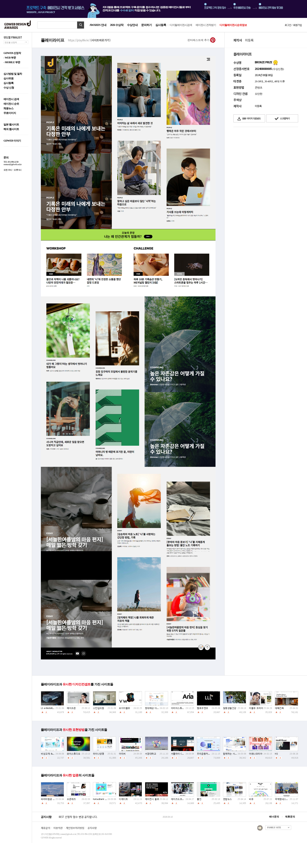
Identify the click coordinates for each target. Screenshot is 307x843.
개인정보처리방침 (75, 828)
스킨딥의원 (98, 708)
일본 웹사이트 (11, 124)
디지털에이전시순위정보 (233, 25)
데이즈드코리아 (179, 799)
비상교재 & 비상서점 (51, 753)
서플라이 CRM (178, 753)
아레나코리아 (255, 753)
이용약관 (58, 828)
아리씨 (122, 753)
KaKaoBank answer (102, 799)
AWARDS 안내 (97, 24)
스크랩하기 (284, 118)
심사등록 (160, 24)
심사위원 (9, 78)
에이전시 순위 (11, 104)
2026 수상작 (116, 24)
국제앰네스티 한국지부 (286, 799)
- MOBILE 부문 (12, 62)
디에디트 (123, 799)
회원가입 (297, 25)
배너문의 (274, 816)
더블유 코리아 (256, 708)
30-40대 (269, 81)
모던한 (258, 93)
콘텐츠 (258, 87)
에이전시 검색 (11, 99)
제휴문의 (290, 816)
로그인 (288, 25)
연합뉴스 (227, 799)
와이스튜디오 (73, 753)
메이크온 (71, 708)
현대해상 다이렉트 (154, 708)
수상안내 (132, 24)
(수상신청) (278, 69)
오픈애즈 (71, 799)
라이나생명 (98, 753)
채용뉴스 (9, 108)
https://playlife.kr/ (89, 40)
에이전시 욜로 (152, 799)
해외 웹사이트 (11, 129)
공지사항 (92, 828)
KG (276, 753)
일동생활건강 (229, 708)
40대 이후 (279, 81)
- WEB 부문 (10, 57)
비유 (251, 799)
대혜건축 (279, 708)
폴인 (199, 799)
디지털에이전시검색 (181, 25)
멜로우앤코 (202, 708)
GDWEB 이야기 (12, 140)
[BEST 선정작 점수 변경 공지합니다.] (110, 820)
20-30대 (259, 81)
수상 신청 (9, 87)
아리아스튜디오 (179, 708)
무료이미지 (10, 113)
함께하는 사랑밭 (231, 753)
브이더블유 (124, 708)
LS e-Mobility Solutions (52, 708)
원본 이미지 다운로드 (251, 118)
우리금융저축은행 (206, 753)
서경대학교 (150, 753)
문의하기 (146, 24)
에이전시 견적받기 (206, 25)
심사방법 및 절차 (13, 74)
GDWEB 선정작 (12, 53)
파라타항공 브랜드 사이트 (54, 799)
